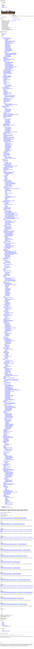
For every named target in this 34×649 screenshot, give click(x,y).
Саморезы (5, 97)
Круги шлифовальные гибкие (9, 216)
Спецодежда (5, 176)
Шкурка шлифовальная (7, 250)
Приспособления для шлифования (8, 232)
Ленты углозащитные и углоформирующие (11, 131)
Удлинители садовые (8, 184)
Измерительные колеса (7, 79)
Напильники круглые (8, 414)
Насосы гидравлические (7, 59)
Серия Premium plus (8, 293)
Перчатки (5, 60)
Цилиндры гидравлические (7, 76)
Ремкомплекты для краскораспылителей (11, 66)
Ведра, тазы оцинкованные (7, 262)
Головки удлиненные (8, 372)
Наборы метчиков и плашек (9, 239)
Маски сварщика (7, 145)
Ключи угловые (7, 396)
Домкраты (5, 52)
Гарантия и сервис (4, 7)
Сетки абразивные (8, 247)
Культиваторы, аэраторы (7, 274)
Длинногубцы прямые (8, 374)
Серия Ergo (6, 287)
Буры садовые (6, 260)
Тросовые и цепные (8, 163)
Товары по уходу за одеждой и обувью (10, 196)
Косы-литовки (7, 272)
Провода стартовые (8, 45)
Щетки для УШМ (7, 256)
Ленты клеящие (7, 129)
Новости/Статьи (4, 33)
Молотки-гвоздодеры (8, 409)
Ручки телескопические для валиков (9, 139)
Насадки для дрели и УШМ (9, 235)
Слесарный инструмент (5, 358)
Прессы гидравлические (7, 71)
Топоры (6, 463)
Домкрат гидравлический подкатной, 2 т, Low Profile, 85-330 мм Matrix (10, 574)
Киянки (5, 378)
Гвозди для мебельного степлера (8, 88)
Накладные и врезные (8, 162)
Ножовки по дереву (8, 449)
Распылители (5, 321)
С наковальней (7, 335)
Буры (6, 205)
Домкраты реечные (8, 55)
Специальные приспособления (8, 73)
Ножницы (5, 225)
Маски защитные (6, 438)
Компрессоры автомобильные (9, 43)
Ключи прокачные (7, 392)
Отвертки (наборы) (8, 420)
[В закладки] (4, 536)
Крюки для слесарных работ (8, 401)
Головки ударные (7, 371)
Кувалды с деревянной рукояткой (10, 402)
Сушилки (6, 195)
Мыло (6, 192)
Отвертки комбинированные (9, 425)
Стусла (5, 460)
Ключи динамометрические (9, 385)
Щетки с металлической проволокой (9, 254)
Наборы (6, 357)
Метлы (5, 296)
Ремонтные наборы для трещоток (10, 399)
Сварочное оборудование (7, 492)
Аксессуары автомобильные (8, 38)
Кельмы (5, 117)
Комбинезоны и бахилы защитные (8, 437)
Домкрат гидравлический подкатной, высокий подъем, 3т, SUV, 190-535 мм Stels (11, 598)
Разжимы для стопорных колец (8, 431)
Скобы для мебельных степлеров (8, 98)
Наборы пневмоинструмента (9, 64)
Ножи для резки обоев (8, 221)
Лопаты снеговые (7, 343)
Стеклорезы (5, 152)
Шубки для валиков (8, 111)
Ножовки (5, 448)
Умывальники (6, 351)
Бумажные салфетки (6, 465)
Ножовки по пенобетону (8, 450)
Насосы (5, 485)
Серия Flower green (8, 288)
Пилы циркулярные (8, 501)
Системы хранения (6, 338)
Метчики (6, 237)
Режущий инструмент (5, 201)
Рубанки (5, 453)
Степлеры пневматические (9, 68)
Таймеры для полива (7, 347)
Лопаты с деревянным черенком (9, 279)
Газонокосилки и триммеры (8, 471)
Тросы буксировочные (8, 49)
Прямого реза (7, 334)
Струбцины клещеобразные (9, 457)
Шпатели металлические (8, 157)
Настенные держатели (8, 339)
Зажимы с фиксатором (7, 376)
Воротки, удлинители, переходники (9, 363)
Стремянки (5, 179)
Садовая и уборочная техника (8, 491)
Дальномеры (5, 78)
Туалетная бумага (7, 197)
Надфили (5, 411)
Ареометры (7, 39)
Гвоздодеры (7, 443)
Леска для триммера (8, 476)
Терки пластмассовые (7, 153)
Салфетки (6, 193)
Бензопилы (6, 487)
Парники (6, 313)
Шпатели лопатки (7, 156)
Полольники (7, 300)
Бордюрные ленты (8, 324)
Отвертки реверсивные (8, 426)
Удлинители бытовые (8, 181)
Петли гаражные (6, 175)
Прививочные (7, 333)
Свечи (6, 194)
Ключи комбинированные (9, 388)
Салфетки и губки (7, 47)
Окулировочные (7, 302)
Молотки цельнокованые (8, 408)
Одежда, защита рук (6, 307)
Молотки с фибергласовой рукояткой (10, 407)
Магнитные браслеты (8, 419)
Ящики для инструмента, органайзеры (9, 200)
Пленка (6, 317)
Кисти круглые (7, 119)
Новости (3, 630)
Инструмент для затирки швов (8, 113)
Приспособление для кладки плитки (9, 137)
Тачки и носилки (6, 348)
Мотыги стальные (7, 299)
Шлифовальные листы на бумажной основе (11, 253)
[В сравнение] (5, 536)
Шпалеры (6, 331)
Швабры (6, 198)
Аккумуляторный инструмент (9, 497)
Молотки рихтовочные (8, 405)
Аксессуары (7, 479)
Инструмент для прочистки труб (8, 167)
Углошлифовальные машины (9, 502)
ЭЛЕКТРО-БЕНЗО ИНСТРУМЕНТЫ (7, 469)
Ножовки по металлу (7, 229)
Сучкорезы (5, 344)
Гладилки (5, 112)
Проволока (5, 94)
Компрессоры (6, 482)
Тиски (4, 433)
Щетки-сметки (7, 51)
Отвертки (5, 418)
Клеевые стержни (6, 168)
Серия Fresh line (7, 290)
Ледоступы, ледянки (6, 275)
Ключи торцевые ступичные (9, 395)
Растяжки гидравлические (7, 72)
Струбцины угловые (8, 458)
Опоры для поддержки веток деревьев (10, 327)
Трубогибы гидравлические (8, 75)
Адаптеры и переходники (9, 360)
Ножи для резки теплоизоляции (9, 222)
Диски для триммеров (8, 474)
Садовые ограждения (7, 323)
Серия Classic (7, 285)
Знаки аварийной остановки (9, 41)
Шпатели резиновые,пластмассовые (10, 158)
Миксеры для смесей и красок (8, 133)
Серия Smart (7, 294)
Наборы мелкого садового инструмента (11, 284)
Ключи (5, 383)
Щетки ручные (7, 257)
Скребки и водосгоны (8, 48)
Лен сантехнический (8, 127)
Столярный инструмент (5, 441)
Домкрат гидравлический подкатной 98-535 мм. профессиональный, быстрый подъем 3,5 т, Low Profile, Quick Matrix (17, 538)
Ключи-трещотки (7, 398)
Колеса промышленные (7, 270)
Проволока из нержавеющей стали (10, 95)
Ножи (4, 219)
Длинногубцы (6, 373)
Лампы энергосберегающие (9, 173)
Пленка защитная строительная (8, 135)
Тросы (4, 102)
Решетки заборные (8, 330)
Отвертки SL (7, 423)
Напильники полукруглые (9, 416)
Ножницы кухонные (8, 226)
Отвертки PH (7, 421)
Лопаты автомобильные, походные (10, 277)
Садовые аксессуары (6, 322)
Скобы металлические (7, 99)
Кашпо (5, 269)
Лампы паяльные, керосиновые (8, 169)
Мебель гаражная (6, 58)
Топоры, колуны (6, 461)
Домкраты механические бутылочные (10, 54)
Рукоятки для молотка (8, 410)
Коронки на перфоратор (8, 211)
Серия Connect (7, 286)
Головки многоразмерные (9, 368)
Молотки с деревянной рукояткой (10, 406)
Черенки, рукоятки (6, 352)
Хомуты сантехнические (8, 105)
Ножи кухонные (7, 223)
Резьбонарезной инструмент (8, 236)
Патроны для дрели (6, 429)
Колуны (6, 462)
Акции (3, 34)
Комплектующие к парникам (9, 312)
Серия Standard (7, 295)
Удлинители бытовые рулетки (9, 182)
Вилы (4, 263)
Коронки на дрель (7, 210)
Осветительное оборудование (8, 172)
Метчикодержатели (8, 238)
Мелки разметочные (6, 132)
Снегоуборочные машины (7, 493)
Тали (4, 74)
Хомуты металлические (8, 103)
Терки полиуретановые (7, 154)
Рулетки (5, 81)
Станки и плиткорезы (7, 494)
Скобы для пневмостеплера (9, 67)
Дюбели (5, 89)
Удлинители (7, 365)
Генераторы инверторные (9, 481)
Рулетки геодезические (7, 82)
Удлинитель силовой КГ (8, 185)
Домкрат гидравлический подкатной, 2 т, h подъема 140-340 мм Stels (10, 562)
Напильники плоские (8, 415)
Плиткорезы (5, 136)
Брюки (6, 177)
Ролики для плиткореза (7, 241)
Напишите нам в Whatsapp (16, 19)
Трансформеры (6, 434)
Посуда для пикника (6, 319)
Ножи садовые (6, 301)
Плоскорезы (5, 318)
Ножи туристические (8, 224)
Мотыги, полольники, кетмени (8, 297)
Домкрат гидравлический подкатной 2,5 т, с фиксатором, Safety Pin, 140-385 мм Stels (12, 524)
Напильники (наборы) (8, 413)
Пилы (4, 451)
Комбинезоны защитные (8, 144)
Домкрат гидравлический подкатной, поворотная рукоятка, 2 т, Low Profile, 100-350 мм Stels (13, 604)
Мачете (5, 281)
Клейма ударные (6, 380)
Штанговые (7, 346)
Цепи (6, 488)
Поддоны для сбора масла (7, 69)
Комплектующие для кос (8, 271)
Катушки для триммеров (8, 475)
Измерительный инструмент (6, 77)
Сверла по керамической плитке (9, 245)
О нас (3, 4)
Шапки (6, 310)
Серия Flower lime (7, 289)
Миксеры (6, 499)
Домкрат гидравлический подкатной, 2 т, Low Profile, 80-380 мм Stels (10, 568)
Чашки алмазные (6, 249)
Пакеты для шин (7, 44)
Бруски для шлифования (8, 233)
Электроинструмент (6, 496)
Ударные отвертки (7, 428)
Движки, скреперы (8, 342)
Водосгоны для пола (8, 341)
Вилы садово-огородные (8, 264)
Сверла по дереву (7, 244)
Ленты (5, 126)
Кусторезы (6, 305)
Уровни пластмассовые (8, 86)
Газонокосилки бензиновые (9, 473)
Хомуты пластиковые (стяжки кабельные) (11, 104)
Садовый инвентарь (5, 258)
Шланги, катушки (6, 355)
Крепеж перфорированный (7, 92)
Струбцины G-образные (8, 456)
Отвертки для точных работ (9, 424)
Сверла (5, 242)
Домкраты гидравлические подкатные (10, 53)
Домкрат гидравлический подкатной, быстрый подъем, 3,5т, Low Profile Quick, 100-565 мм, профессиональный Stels (16, 586)
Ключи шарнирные (8, 397)
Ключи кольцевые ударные (9, 387)
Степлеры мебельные (7, 101)
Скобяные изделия (6, 100)
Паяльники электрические (9, 166)
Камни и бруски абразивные (9, 234)
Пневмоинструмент (6, 61)
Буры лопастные (7, 261)
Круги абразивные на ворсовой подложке (11, 212)
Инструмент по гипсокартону (8, 115)
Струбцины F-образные (8, 455)
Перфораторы (7, 500)
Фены (6, 503)
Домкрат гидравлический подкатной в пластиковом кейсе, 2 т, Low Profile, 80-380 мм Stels (13, 544)
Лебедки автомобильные (7, 56)
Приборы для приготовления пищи (9, 320)
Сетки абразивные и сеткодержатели (9, 246)
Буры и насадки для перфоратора (8, 204)
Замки (4, 161)
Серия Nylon (7, 291)
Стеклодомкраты (6, 151)
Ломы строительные (8, 444)
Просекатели (5, 430)
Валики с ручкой (7, 110)
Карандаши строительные (7, 116)
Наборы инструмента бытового (8, 447)
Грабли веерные (7, 266)
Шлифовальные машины (8, 504)
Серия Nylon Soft (7, 292)
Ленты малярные (7, 130)
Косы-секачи (7, 273)
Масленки (5, 57)
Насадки (6, 206)
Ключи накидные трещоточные (9, 391)
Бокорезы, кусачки (6, 362)
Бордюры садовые (7, 325)
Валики (5, 107)
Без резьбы (6, 353)
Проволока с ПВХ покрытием (9, 96)
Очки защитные (7, 148)
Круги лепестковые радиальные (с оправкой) (11, 214)
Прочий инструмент (5, 159)
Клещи (5, 381)
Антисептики (7, 189)
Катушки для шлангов (8, 356)
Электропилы (7, 489)
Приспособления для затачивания (8, 231)
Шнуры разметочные (7, 155)
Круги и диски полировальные (9, 213)
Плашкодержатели (8, 240)
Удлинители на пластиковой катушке (10, 183)
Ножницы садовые (6, 304)
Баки (4, 259)
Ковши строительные (7, 123)
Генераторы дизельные (8, 480)
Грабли (5, 265)
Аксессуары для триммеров (9, 472)
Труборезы (6, 203)
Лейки (4, 276)
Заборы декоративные (8, 326)
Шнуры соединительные (8, 186)
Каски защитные (7, 143)
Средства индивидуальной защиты (9, 141)
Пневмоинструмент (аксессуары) (8, 490)
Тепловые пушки (6, 495)
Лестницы (5, 170)
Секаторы (5, 332)
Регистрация (4, 2)
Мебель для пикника (6, 282)
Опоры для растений (8, 328)
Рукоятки (6, 354)
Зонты (4, 268)
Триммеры (6, 477)
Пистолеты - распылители (7, 314)
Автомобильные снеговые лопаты (10, 340)
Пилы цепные (6, 486)
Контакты (3, 5)
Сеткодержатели (7, 248)
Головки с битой (7, 369)
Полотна (6, 230)
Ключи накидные (7, 390)
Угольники (5, 83)
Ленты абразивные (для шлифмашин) (9, 218)
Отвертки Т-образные (8, 427)
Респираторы (7, 149)
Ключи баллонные (8, 384)
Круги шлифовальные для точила (10, 217)
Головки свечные (7, 370)
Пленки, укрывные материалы (8, 315)
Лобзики (5, 446)
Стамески (5, 454)
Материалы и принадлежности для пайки (11, 165)
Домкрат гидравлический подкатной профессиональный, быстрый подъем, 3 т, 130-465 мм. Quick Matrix (15, 550)
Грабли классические (8, 267)
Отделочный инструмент (5, 106)
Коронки (5, 209)
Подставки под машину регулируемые (9, 70)
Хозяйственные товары (7, 187)
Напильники (5, 412)
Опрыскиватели (6, 311)
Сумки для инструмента (7, 180)
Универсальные (7, 303)
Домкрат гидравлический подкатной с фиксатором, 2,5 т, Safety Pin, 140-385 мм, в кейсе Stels (13, 556)
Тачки (6, 350)
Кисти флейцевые (7, 122)
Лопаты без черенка (8, 278)
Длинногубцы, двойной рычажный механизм (11, 375)
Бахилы (6, 142)
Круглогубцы (5, 400)
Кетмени (6, 298)
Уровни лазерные (7, 85)
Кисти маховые (7, 120)
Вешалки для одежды (8, 190)
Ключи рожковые (7, 393)
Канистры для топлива (8, 42)
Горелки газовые (6, 160)
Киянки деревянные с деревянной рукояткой (11, 379)
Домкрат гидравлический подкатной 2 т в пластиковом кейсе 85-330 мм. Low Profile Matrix (13, 518)
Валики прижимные (8, 109)
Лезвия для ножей (7, 220)
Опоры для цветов (8, 329)
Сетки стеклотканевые (7, 140)
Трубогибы (5, 435)
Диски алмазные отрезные (7, 207)
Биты (4, 359)
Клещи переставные (8, 382)
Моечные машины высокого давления (9, 483)
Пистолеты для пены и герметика (8, 134)
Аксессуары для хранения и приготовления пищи (12, 188)
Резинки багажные (8, 46)
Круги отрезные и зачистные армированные (11, 215)
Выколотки (5, 367)
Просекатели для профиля (7, 138)
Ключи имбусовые (8, 386)
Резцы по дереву (6, 452)
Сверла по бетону (7, 243)
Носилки (6, 349)
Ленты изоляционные (8, 128)
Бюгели (6, 108)
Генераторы (5, 478)
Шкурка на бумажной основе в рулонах (11, 251)
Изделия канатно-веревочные (8, 164)
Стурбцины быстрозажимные (9, 459)
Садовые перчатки (8, 309)
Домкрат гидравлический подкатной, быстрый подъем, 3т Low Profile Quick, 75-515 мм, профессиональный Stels (16, 592)
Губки (6, 191)
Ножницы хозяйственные (9, 228)
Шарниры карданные (8, 366)
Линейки (5, 80)
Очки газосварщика (8, 147)
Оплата (3, 6)
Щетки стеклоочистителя (8, 50)
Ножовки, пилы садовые (7, 306)
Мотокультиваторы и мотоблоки (8, 484)
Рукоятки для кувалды (8, 404)
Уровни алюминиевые (8, 84)
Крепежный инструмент (5, 87)
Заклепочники (6, 91)
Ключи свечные (7, 394)
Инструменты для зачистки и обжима (9, 377)
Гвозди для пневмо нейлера (9, 62)
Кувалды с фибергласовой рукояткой (10, 403)
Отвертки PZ (7, 422)
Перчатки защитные (6, 439)
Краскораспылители (8, 63)
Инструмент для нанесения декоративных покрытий (11, 114)
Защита (6, 316)
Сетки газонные (6, 337)
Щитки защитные (7, 150)
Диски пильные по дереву (7, 208)
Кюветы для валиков (7, 125)
